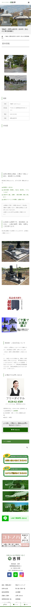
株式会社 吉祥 (15, 564)
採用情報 (18, 599)
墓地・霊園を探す (6, 585)
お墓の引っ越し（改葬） (9, 194)
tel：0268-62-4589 (15, 568)
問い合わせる (16, 429)
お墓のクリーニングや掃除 (10, 199)
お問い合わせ (19, 595)
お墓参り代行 (21, 199)
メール (16, 604)
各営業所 (16, 410)
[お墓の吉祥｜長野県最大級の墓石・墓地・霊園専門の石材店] (9, 2)
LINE (26, 604)
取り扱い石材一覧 (20, 588)
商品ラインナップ (20, 585)
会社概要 (18, 592)
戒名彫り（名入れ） (8, 187)
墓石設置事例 (5, 592)
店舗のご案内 (5, 595)
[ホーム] (2, 36)
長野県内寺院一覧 (6, 599)
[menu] (28, 2)
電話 (5, 604)
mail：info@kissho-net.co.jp (15, 570)
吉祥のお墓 (5, 588)
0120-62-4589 (15, 401)
